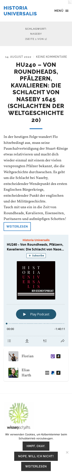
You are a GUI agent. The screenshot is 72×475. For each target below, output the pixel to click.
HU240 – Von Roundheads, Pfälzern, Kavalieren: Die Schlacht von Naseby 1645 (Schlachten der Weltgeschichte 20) (36, 92)
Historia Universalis (20, 11)
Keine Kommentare (51, 56)
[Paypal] (52, 373)
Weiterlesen (17, 226)
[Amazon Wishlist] (57, 356)
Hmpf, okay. (36, 446)
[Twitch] (52, 356)
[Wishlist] (57, 373)
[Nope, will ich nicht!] (67, 452)
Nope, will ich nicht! (36, 456)
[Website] (46, 373)
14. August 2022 (18, 56)
